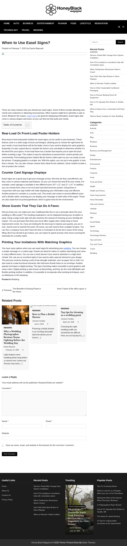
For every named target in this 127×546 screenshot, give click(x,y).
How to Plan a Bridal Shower (43, 315)
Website (5, 433)
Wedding (38, 30)
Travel (26, 30)
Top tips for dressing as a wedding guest (72, 314)
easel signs (32, 116)
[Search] (123, 27)
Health (92, 186)
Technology (11, 30)
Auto (16, 23)
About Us (5, 491)
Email (49, 421)
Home (7, 23)
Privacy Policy (7, 500)
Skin (91, 218)
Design (92, 155)
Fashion (62, 23)
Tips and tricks (95, 240)
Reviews (93, 213)
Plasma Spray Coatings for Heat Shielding (106, 116)
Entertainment (45, 23)
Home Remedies (96, 200)
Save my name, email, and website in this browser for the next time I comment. (40, 445)
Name (5, 421)
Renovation (101, 23)
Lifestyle (85, 23)
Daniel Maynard (36, 48)
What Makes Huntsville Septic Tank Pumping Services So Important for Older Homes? (79, 516)
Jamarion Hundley (38, 321)
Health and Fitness (97, 191)
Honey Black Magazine (41, 543)
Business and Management (100, 151)
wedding (67, 248)
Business (28, 23)
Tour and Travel (96, 244)
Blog (92, 137)
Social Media (95, 222)
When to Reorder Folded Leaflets (103, 83)
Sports (92, 226)
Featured (93, 173)
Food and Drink (96, 182)
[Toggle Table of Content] (26, 125)
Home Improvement (98, 195)
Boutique (93, 142)
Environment (95, 164)
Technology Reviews (98, 235)
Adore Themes (88, 543)
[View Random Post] (119, 27)
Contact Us (6, 495)
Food (73, 23)
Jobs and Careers (97, 204)
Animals (93, 128)
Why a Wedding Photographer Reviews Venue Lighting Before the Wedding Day (14, 337)
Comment (7, 388)
